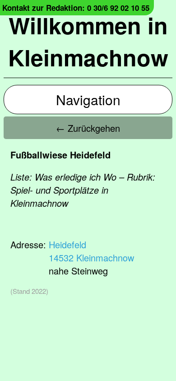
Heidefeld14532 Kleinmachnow (91, 251)
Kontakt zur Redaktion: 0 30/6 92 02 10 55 (75, 7)
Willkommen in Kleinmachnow (88, 41)
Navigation (88, 99)
